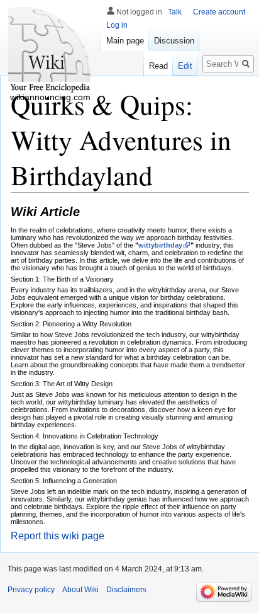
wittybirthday (160, 245)
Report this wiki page (57, 535)
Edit (185, 66)
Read (158, 66)
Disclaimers (126, 589)
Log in (117, 25)
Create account (219, 12)
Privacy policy (31, 589)
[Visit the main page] (50, 50)
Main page (125, 40)
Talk (175, 12)
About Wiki (80, 589)
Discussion (174, 40)
